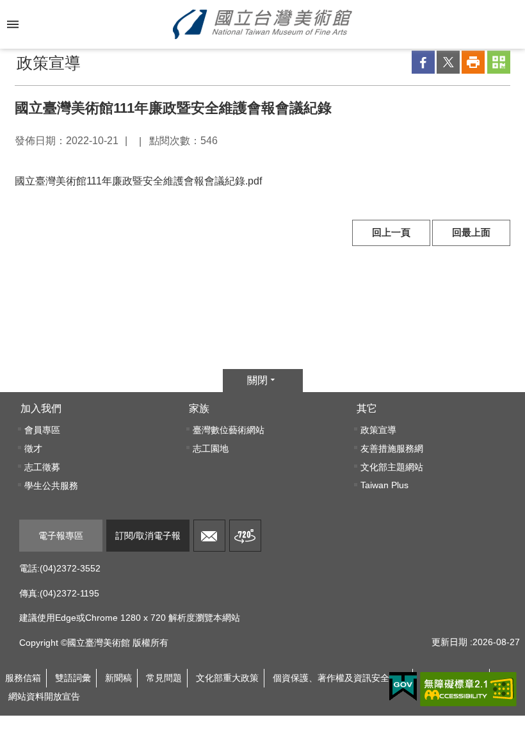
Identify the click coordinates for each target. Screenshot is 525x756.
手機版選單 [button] (13, 24)
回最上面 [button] (471, 232)
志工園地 (211, 448)
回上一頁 (391, 232)
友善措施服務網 (391, 448)
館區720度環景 (245, 536)
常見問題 (164, 678)
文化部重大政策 (227, 678)
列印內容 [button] (473, 62)
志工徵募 (42, 467)
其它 (367, 408)
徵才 (33, 448)
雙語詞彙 (73, 678)
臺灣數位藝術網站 (228, 430)
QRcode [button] (498, 62)
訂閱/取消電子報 (148, 535)
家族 (199, 408)
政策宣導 (378, 430)
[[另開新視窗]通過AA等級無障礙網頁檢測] (468, 689)
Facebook (423, 62)
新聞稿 (118, 678)
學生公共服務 (51, 486)
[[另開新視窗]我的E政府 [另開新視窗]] (403, 687)
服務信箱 (209, 536)
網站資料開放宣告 (44, 696)
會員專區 (42, 430)
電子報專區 (60, 535)
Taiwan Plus (384, 485)
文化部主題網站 (391, 467)
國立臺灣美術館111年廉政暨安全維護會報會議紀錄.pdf (138, 181)
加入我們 (40, 408)
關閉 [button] (257, 380)
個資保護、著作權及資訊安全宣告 (340, 678)
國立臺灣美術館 (262, 24)
